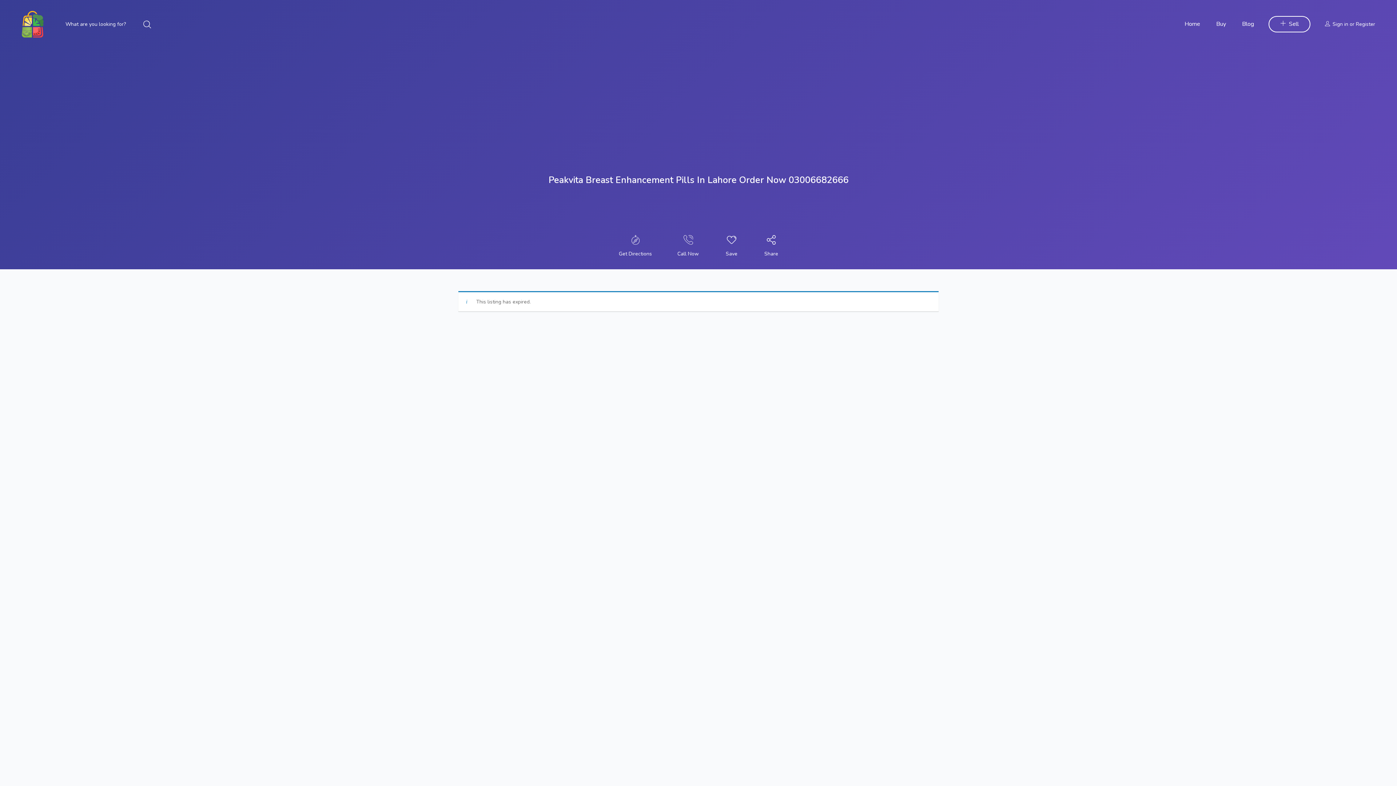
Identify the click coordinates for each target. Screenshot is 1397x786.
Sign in (1340, 24)
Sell (1294, 24)
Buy (1221, 24)
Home (1192, 24)
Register (1365, 24)
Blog (1248, 24)
